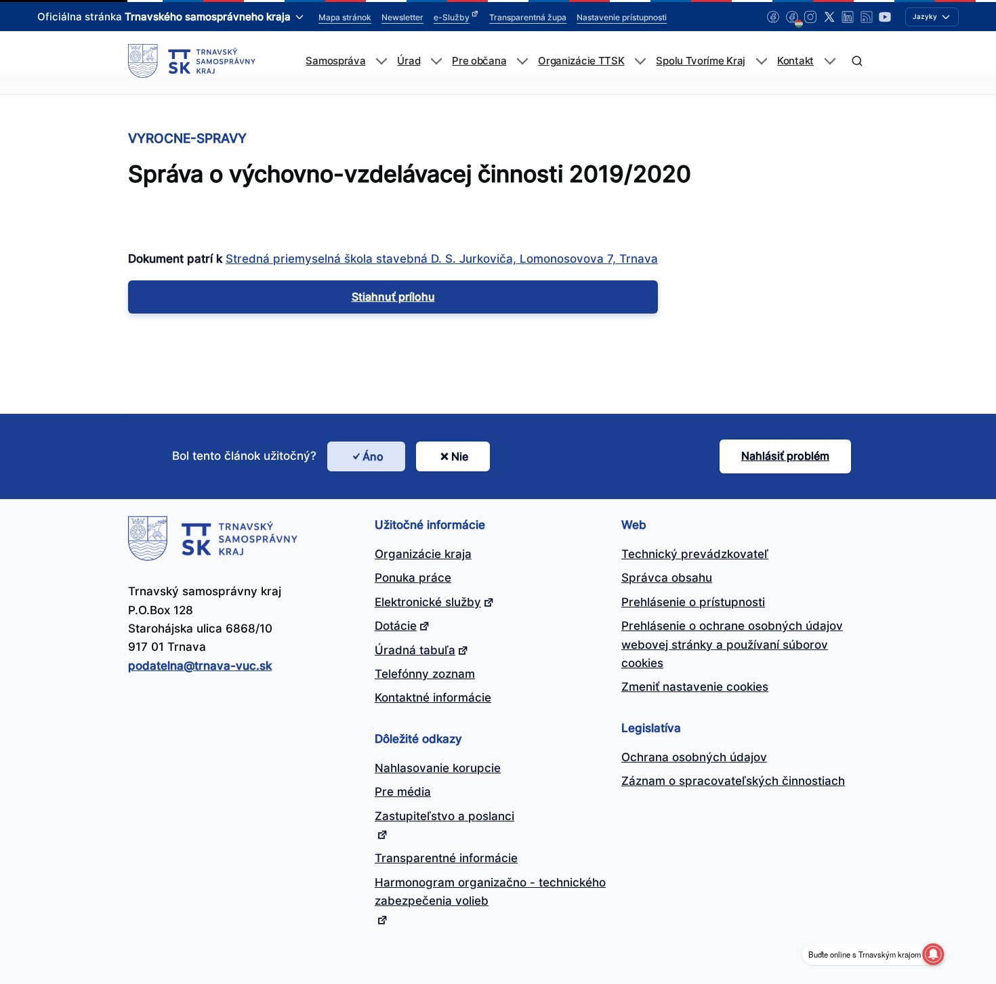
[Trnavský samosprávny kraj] (191, 61)
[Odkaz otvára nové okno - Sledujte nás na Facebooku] (773, 17)
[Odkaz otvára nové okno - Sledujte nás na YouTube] (885, 17)
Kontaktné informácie (433, 697)
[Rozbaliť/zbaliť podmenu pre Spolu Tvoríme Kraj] (761, 61)
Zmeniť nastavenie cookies (694, 686)
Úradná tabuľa (415, 650)
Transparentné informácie (446, 858)
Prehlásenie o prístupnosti (693, 602)
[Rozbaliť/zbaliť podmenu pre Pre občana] (522, 61)
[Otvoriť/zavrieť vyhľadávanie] (857, 61)
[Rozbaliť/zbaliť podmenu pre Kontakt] (830, 61)
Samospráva (335, 61)
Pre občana (479, 61)
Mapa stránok (344, 17)
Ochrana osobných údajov (694, 757)
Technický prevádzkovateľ (694, 554)
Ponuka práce (413, 577)
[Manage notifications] (933, 954)
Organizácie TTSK (581, 61)
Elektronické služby (428, 602)
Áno (372, 456)
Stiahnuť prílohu (393, 296)
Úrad (408, 61)
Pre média (403, 791)
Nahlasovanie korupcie (438, 768)
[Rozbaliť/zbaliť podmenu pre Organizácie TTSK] (640, 61)
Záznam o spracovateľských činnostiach (733, 781)
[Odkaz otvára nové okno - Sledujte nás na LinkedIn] (847, 17)
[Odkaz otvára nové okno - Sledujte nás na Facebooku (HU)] (792, 17)
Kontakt (795, 61)
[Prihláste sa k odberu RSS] (866, 17)
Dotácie (396, 626)
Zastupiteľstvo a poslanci (444, 816)
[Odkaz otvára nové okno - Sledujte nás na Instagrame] (810, 17)
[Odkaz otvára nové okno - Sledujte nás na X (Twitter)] (829, 17)
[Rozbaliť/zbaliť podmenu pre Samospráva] (381, 61)
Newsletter (402, 17)
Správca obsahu (666, 577)
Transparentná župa (527, 17)
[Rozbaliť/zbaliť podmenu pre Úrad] (436, 61)
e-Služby (452, 17)
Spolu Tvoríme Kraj (700, 61)
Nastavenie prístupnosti (622, 17)
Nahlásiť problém (785, 456)
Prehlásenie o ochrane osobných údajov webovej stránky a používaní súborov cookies (732, 644)
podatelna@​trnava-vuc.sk (200, 665)
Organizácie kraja (423, 554)
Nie (459, 456)
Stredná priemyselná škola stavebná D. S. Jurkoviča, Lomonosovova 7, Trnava (442, 258)
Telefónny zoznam (425, 674)
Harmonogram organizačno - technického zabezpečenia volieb (490, 891)
